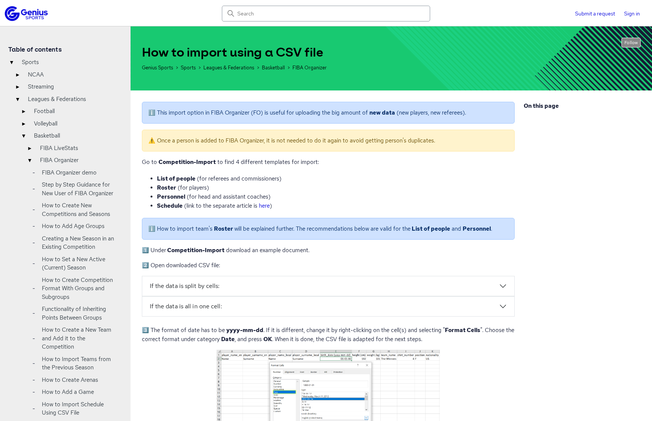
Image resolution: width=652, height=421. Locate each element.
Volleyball (45, 123)
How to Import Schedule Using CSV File (73, 409)
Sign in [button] (632, 13)
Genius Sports (157, 67)
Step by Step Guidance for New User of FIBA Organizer (77, 189)
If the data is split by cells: (185, 286)
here (264, 206)
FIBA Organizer (59, 160)
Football (44, 111)
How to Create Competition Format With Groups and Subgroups (77, 288)
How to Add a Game (68, 392)
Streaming (41, 86)
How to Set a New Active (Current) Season (73, 264)
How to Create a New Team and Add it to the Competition (76, 338)
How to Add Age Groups (73, 226)
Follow (631, 43)
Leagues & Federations (57, 99)
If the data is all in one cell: (186, 306)
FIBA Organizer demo (69, 172)
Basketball (47, 135)
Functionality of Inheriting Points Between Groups (74, 313)
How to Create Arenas (70, 380)
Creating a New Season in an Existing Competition (78, 243)
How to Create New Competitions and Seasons (76, 210)
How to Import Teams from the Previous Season (76, 363)
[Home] (26, 13)
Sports (30, 62)
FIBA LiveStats (59, 148)
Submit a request (595, 13)
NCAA (36, 74)
